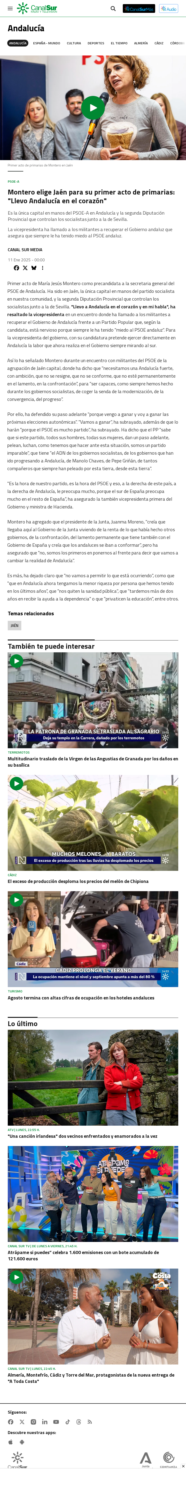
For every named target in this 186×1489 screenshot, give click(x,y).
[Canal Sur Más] (139, 8)
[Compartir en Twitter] (25, 268)
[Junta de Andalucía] (145, 1462)
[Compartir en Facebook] (16, 268)
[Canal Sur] (37, 8)
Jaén (14, 625)
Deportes (96, 43)
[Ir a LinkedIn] (46, 1422)
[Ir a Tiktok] (68, 1422)
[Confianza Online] (168, 1462)
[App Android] (23, 1442)
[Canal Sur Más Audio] (168, 8)
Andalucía (17, 43)
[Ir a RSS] (91, 1422)
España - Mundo (46, 43)
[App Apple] (12, 1442)
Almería (141, 43)
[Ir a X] (23, 1422)
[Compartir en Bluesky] (34, 268)
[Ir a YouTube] (57, 1422)
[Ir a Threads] (79, 1422)
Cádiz (159, 43)
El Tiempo (119, 43)
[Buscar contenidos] (113, 9)
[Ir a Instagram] (34, 1422)
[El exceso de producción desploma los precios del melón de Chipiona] (93, 823)
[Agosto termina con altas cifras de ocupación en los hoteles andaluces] (93, 939)
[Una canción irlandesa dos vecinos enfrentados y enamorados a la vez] (93, 1078)
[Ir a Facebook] (12, 1422)
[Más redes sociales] (43, 268)
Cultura (74, 43)
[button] (93, 107)
